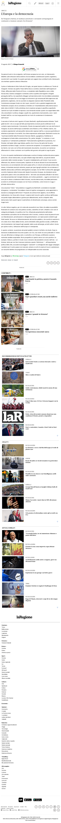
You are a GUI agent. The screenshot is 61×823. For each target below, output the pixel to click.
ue (12, 260)
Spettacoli (4, 686)
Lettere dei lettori (6, 717)
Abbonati (41, 3)
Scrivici (4, 788)
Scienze (4, 692)
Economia (5, 703)
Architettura (5, 735)
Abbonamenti (4, 806)
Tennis (3, 666)
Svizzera (4, 641)
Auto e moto (5, 737)
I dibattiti (4, 719)
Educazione (5, 751)
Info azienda (5, 774)
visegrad (15, 260)
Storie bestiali (5, 731)
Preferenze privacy (23, 810)
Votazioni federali (6, 643)
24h (3, 768)
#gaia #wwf (5, 758)
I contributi (4, 715)
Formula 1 (4, 668)
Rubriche (4, 723)
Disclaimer (10, 806)
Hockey (4, 658)
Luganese (4, 633)
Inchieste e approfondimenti (9, 725)
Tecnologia (5, 729)
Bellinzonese (5, 629)
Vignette (4, 786)
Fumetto (4, 784)
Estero (4, 646)
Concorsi (4, 780)
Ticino (3, 627)
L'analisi (4, 711)
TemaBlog (5, 756)
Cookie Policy (14, 810)
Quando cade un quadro (8, 741)
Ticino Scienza (6, 747)
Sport (3, 656)
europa (9, 260)
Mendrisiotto (5, 635)
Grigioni (4, 637)
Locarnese (4, 631)
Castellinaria (5, 700)
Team (3, 776)
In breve (4, 772)
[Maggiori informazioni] (38, 69)
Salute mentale (6, 743)
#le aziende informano (8, 762)
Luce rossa (5, 676)
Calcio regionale (6, 662)
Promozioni (5, 778)
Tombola (4, 782)
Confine (4, 648)
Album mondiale (6, 678)
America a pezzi (6, 652)
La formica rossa (6, 713)
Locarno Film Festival (7, 698)
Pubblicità (3, 808)
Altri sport (4, 670)
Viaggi (3, 727)
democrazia (4, 260)
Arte (3, 684)
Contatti (22, 806)
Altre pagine (5, 766)
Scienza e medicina (7, 749)
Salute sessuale (6, 745)
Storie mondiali (6, 672)
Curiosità (4, 733)
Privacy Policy (5, 810)
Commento (5, 709)
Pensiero (4, 690)
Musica (4, 696)
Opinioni (4, 707)
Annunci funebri (10, 808)
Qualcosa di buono (7, 753)
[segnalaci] (35, 3)
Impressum (16, 806)
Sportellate (4, 674)
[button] (36, 806)
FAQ (26, 806)
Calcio (3, 660)
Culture (4, 682)
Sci (2, 664)
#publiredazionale (6, 760)
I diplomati (4, 739)
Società (4, 694)
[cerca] (29, 3)
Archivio (4, 770)
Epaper (47, 3)
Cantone (4, 625)
